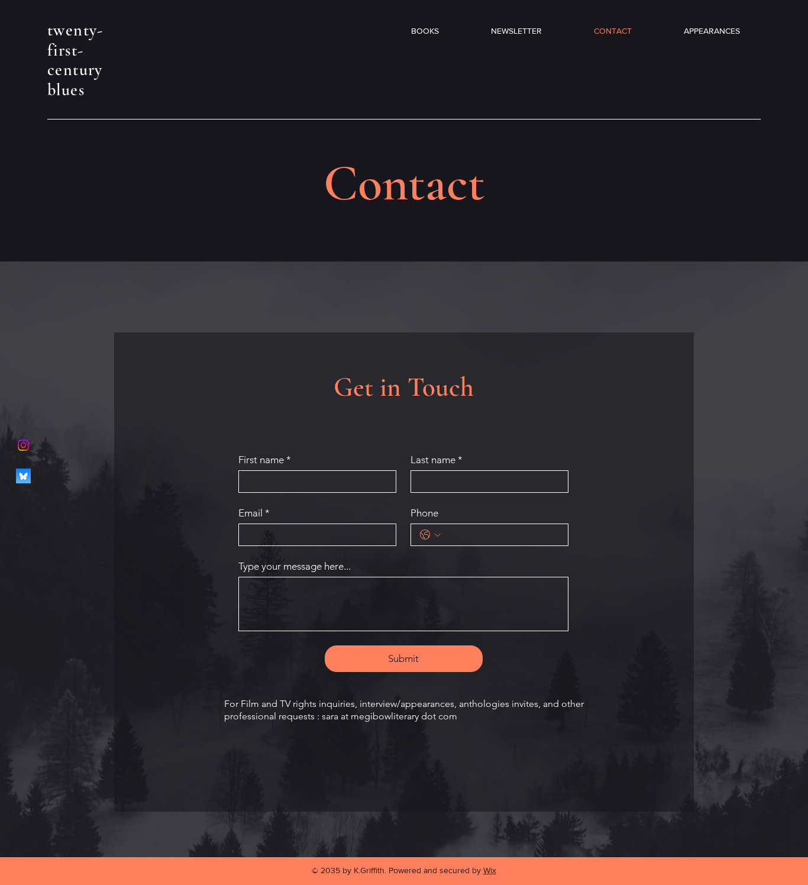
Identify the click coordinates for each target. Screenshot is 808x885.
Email (254, 513)
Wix (489, 870)
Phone (424, 513)
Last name (437, 460)
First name (264, 460)
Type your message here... (294, 566)
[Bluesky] (23, 476)
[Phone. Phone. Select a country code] (430, 535)
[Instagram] (23, 445)
